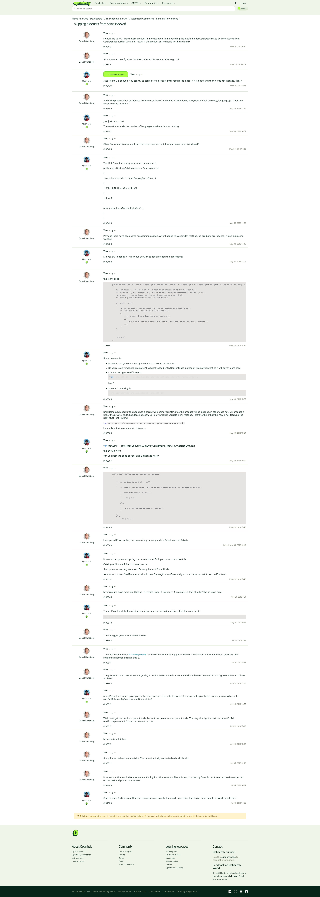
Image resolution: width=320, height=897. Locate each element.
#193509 (107, 545)
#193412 (107, 46)
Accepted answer (116, 74)
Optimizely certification (81, 855)
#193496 (107, 244)
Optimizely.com (78, 851)
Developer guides (173, 855)
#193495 (107, 223)
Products (101, 3)
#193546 (107, 597)
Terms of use (140, 891)
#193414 (107, 64)
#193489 (107, 108)
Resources (169, 3)
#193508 (107, 527)
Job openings (78, 858)
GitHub (169, 864)
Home (75, 18)
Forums (84, 18)
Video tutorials (172, 861)
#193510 (107, 579)
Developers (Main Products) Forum (108, 18)
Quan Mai (86, 81)
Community (151, 3)
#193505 (107, 399)
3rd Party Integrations (186, 891)
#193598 (107, 640)
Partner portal (171, 851)
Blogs (121, 858)
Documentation (119, 3)
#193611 (107, 662)
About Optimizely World (104, 891)
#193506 (107, 433)
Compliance (168, 891)
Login (243, 3)
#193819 (107, 744)
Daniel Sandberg (86, 41)
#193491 (107, 131)
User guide (170, 858)
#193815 (107, 726)
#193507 (107, 461)
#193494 (107, 149)
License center (78, 861)
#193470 (107, 86)
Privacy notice (124, 891)
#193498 (107, 261)
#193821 (107, 763)
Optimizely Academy (174, 868)
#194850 (107, 803)
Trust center (154, 891)
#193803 (107, 683)
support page (228, 857)
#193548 (107, 623)
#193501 (107, 345)
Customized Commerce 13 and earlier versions (153, 18)
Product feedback (126, 864)
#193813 (107, 704)
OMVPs (136, 3)
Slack (121, 861)
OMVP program (125, 851)
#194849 (107, 785)
